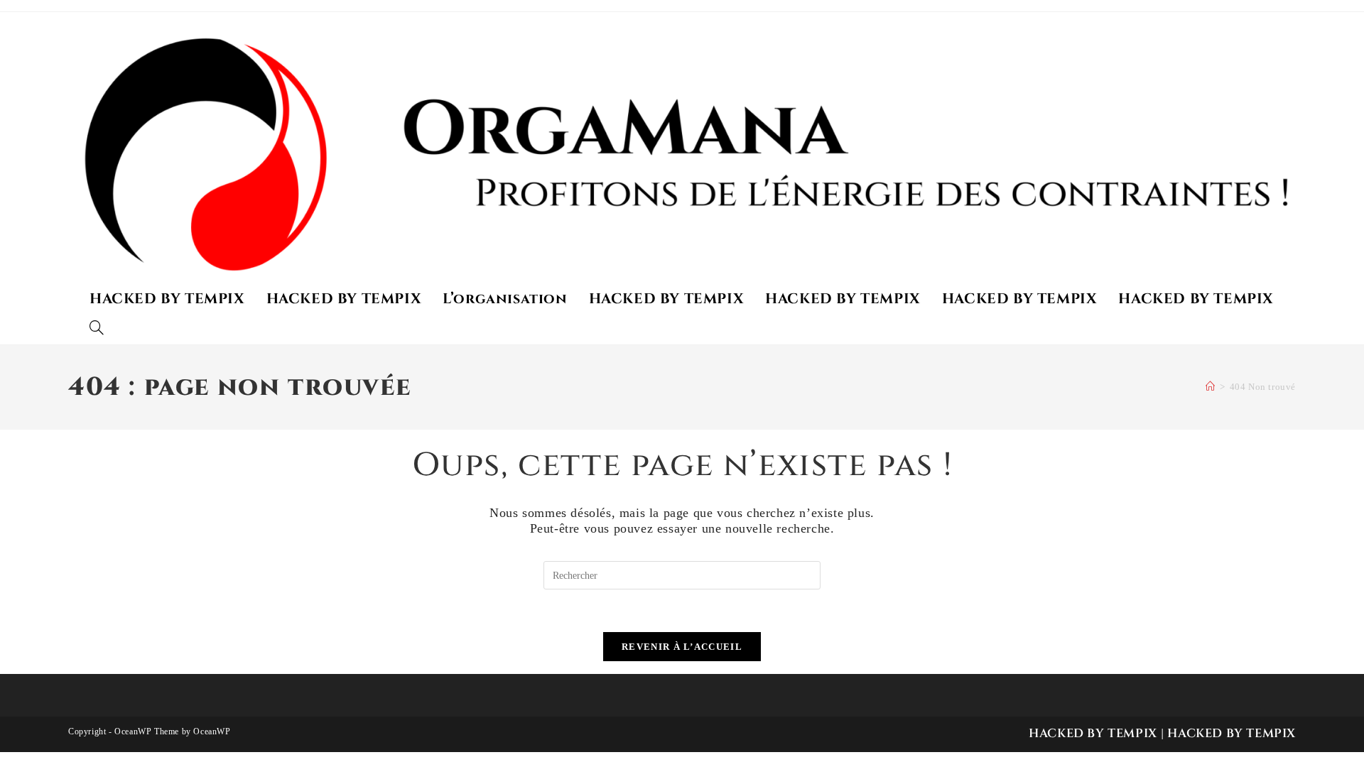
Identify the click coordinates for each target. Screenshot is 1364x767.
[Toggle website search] (96, 329)
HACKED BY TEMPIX (1093, 733)
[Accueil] (1211, 386)
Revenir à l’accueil (682, 646)
